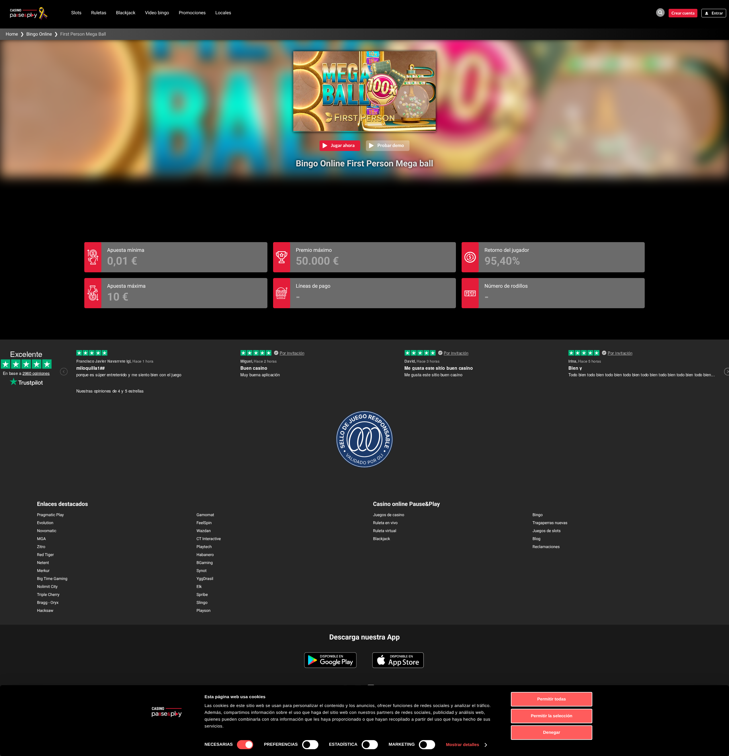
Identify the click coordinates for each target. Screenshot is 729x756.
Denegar (551, 732)
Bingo (538, 515)
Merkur (43, 571)
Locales (223, 12)
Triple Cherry (48, 594)
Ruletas (98, 12)
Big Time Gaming (52, 579)
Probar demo (390, 145)
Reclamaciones (546, 547)
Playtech (204, 547)
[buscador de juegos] (660, 12)
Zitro (41, 547)
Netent (43, 563)
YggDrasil (204, 579)
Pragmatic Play (50, 515)
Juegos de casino (388, 515)
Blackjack (125, 12)
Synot (201, 571)
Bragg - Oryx (47, 602)
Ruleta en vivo (385, 523)
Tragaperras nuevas (550, 523)
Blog (536, 539)
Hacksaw (45, 610)
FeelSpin (204, 523)
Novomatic (46, 531)
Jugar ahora (343, 145)
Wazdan (203, 531)
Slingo (202, 602)
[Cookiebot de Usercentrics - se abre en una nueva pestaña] (167, 745)
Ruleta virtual (384, 531)
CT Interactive (208, 539)
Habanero (205, 555)
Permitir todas (551, 699)
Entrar (717, 13)
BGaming (204, 563)
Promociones (192, 12)
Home (12, 34)
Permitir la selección (551, 716)
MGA (41, 539)
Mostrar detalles (462, 744)
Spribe (202, 594)
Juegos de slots (547, 531)
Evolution (45, 523)
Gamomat (205, 515)
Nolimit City (47, 587)
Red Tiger (45, 555)
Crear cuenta (683, 13)
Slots (76, 12)
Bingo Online (39, 34)
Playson (203, 610)
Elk (199, 587)
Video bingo (157, 12)
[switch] (310, 744)
